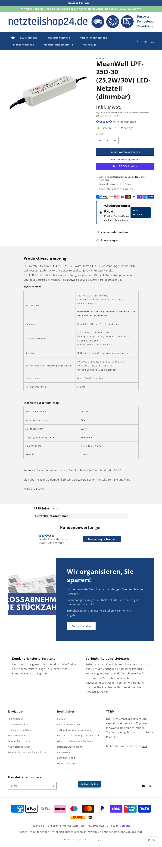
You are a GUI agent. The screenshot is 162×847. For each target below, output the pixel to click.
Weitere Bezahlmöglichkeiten (125, 159)
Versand (115, 112)
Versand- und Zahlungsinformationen (78, 735)
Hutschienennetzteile (20, 729)
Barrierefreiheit (66, 757)
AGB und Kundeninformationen (75, 729)
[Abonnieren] (53, 785)
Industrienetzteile (18, 724)
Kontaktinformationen (69, 724)
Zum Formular (138, 212)
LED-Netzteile (15, 718)
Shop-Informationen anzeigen (116, 188)
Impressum (63, 752)
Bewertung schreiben (102, 539)
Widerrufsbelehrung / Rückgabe (75, 741)
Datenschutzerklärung (70, 746)
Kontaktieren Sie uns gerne (29, 673)
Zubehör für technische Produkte (27, 752)
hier (126, 479)
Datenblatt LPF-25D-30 (107, 470)
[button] (30, 37)
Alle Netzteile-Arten (19, 746)
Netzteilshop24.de (76, 840)
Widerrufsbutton (66, 763)
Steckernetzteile (17, 735)
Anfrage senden (81, 626)
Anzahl (99, 134)
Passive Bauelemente (20, 741)
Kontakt (61, 718)
